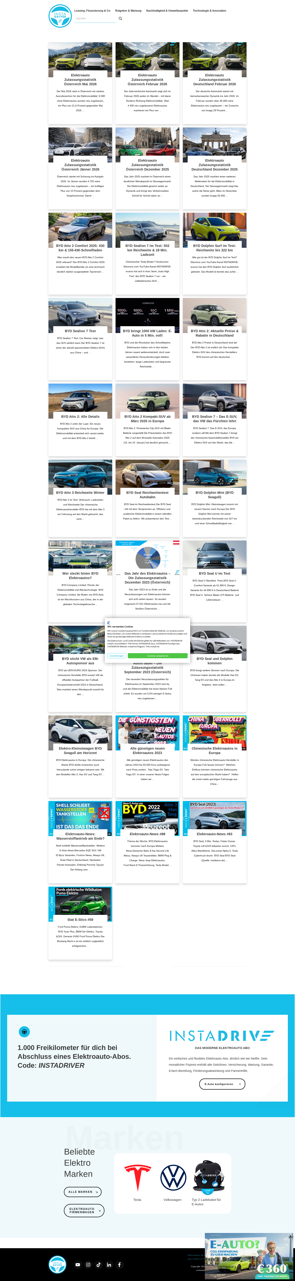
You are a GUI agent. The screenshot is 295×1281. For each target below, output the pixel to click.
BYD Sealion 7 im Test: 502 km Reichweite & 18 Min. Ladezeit (147, 250)
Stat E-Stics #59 (80, 919)
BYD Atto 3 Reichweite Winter (80, 492)
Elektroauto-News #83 (214, 834)
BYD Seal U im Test (214, 573)
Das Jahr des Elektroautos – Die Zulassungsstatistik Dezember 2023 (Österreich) (147, 578)
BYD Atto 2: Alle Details (80, 416)
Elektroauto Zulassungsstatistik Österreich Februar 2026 (147, 79)
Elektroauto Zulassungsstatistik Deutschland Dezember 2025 (215, 165)
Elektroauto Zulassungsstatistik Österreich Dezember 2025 (147, 165)
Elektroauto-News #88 (147, 834)
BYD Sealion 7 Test (80, 331)
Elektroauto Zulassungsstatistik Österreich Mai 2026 (80, 79)
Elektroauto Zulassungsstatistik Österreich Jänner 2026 (80, 165)
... (84, 110)
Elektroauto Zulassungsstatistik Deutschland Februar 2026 (214, 79)
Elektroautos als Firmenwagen (202, 1255)
